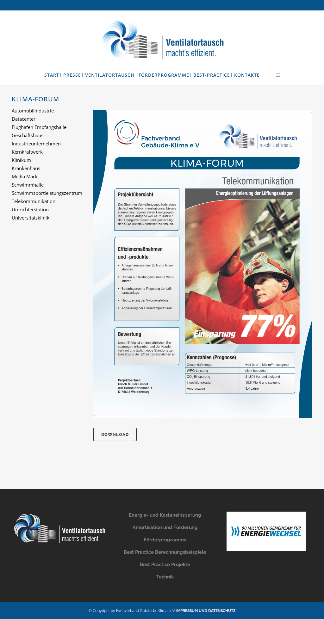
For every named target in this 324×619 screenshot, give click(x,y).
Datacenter (23, 119)
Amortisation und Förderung (165, 527)
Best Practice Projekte (165, 564)
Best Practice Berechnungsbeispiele (165, 552)
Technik (165, 577)
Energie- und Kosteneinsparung (165, 515)
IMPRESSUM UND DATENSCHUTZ (206, 611)
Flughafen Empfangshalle (39, 127)
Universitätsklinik (30, 217)
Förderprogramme (165, 540)
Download (115, 434)
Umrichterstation (30, 209)
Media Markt (25, 176)
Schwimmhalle (28, 185)
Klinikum (21, 160)
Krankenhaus (26, 168)
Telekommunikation (33, 201)
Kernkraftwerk (27, 152)
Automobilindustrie (33, 110)
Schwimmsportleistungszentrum (47, 193)
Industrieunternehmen (36, 143)
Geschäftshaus (27, 135)
